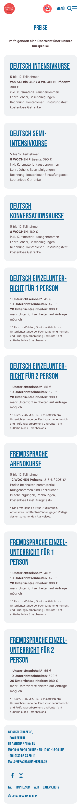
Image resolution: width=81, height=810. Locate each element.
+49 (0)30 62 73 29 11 (21, 755)
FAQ (10, 787)
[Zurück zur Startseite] (9, 8)
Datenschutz (51, 787)
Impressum (23, 787)
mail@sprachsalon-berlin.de (27, 761)
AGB (36, 787)
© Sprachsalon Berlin (23, 796)
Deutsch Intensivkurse (40, 66)
